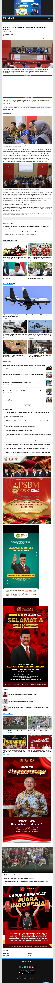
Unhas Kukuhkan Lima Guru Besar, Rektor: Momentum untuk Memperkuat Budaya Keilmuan (27, 412)
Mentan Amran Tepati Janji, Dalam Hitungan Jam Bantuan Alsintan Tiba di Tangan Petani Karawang (27, 227)
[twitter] (22, 967)
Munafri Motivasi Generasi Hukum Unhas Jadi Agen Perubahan (19, 878)
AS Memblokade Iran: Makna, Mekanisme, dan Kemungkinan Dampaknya (13, 356)
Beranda (4, 26)
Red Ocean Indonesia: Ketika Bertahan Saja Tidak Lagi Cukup (22, 694)
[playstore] (31, 972)
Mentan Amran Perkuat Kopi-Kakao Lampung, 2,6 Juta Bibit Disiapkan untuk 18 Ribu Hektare (28, 444)
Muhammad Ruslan (9, 34)
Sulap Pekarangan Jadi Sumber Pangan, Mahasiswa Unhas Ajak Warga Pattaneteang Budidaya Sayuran (26, 882)
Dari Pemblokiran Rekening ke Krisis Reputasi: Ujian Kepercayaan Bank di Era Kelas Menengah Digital (28, 435)
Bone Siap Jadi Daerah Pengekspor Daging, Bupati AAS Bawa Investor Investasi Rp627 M (27, 448)
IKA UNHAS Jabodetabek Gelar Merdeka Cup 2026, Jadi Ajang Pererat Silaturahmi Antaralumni (28, 440)
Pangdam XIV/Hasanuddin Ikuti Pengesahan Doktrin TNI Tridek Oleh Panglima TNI (39, 356)
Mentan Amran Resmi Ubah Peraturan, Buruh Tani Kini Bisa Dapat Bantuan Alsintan (40, 277)
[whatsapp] (25, 967)
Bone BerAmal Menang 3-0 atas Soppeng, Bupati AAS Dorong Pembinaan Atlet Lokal (26, 231)
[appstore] (23, 972)
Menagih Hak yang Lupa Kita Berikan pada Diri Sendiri (21, 701)
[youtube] (33, 967)
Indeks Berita (27, 405)
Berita (8, 26)
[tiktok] (35, 967)
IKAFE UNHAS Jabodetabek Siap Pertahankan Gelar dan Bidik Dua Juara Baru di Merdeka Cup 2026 (14, 751)
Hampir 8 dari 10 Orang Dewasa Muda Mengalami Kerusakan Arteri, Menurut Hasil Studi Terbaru (29, 452)
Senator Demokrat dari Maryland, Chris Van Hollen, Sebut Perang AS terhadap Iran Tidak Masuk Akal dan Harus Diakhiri (40, 336)
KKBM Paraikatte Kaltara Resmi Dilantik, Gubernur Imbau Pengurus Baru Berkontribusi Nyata (28, 420)
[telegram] (27, 967)
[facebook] (20, 967)
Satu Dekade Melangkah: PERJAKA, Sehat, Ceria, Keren (19, 430)
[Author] (3, 35)
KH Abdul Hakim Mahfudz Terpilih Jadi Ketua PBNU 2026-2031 (20, 234)
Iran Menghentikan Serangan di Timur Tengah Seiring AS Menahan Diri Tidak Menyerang (15, 335)
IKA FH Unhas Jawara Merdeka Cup (14, 416)
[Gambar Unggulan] (27, 54)
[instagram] (30, 967)
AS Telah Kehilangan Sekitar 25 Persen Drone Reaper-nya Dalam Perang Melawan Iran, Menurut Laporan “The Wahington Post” (27, 315)
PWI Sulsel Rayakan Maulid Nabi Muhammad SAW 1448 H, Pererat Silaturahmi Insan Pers (24, 399)
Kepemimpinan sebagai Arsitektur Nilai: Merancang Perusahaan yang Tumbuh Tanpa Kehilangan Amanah (28, 708)
